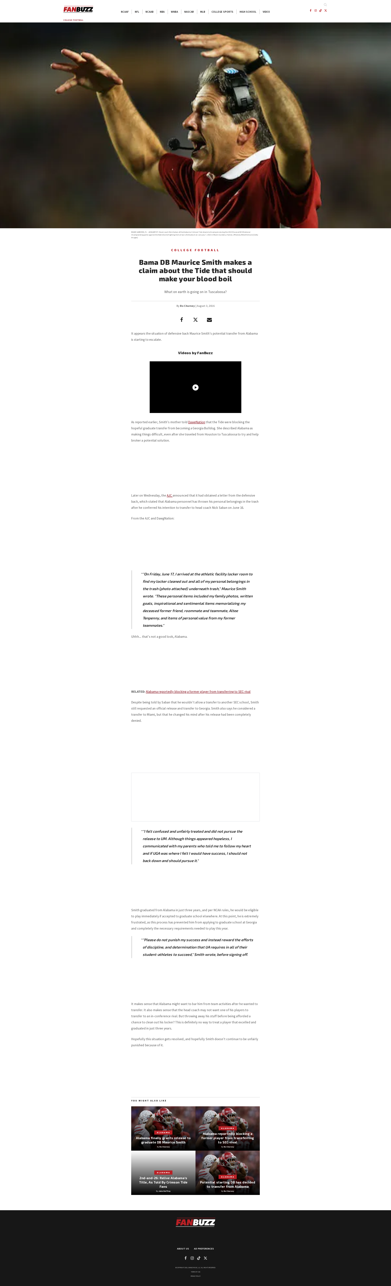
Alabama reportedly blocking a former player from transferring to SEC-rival (198, 692)
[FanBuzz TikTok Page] (321, 10)
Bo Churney (187, 306)
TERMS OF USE (195, 1272)
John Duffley (165, 1191)
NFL (137, 11)
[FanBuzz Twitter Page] (326, 10)
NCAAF (125, 11)
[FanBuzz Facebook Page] (310, 10)
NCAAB (150, 11)
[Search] (325, 4)
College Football (73, 20)
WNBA (174, 11)
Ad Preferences (204, 1248)
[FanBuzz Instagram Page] (315, 10)
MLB (202, 11)
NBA (162, 11)
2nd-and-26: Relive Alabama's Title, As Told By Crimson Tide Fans (163, 1182)
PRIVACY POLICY (196, 1276)
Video (266, 11)
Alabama (163, 1132)
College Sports (222, 11)
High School (248, 11)
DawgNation (196, 422)
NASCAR (189, 11)
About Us (183, 1248)
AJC (170, 495)
